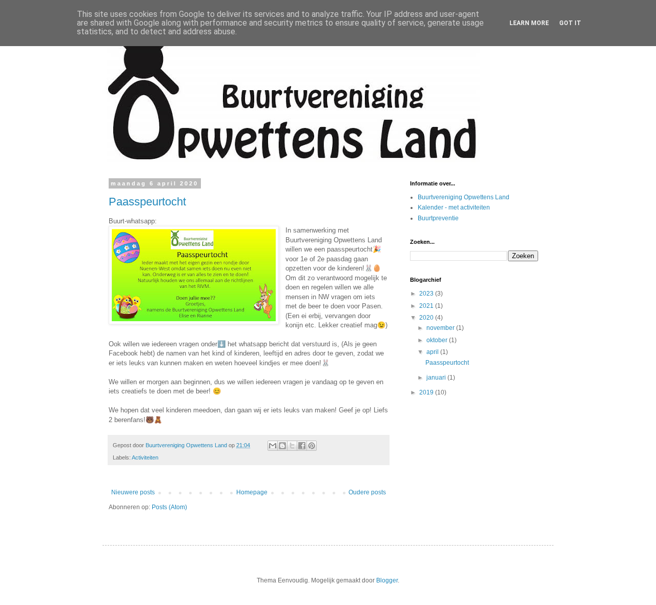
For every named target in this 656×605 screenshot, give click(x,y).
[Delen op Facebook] (302, 446)
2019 (427, 392)
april (433, 352)
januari (436, 377)
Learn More (529, 23)
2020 (427, 317)
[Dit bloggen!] (282, 446)
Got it (570, 23)
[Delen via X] (292, 446)
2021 (427, 305)
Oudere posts (367, 492)
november (441, 327)
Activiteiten (145, 457)
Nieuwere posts (133, 492)
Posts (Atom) (169, 507)
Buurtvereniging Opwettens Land (463, 197)
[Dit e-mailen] (273, 446)
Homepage (252, 492)
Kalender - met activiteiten (454, 207)
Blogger (387, 580)
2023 (427, 293)
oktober (437, 340)
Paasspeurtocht (147, 201)
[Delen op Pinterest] (311, 446)
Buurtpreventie (438, 218)
